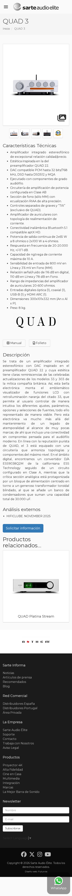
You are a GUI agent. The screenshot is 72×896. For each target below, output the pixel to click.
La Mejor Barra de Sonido (21, 792)
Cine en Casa (12, 774)
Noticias (8, 673)
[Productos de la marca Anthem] (36, 641)
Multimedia (11, 778)
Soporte (9, 734)
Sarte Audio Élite (15, 730)
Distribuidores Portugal (20, 708)
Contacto (9, 739)
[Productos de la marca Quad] (36, 322)
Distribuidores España (19, 703)
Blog (6, 686)
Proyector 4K (12, 765)
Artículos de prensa (17, 677)
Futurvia (42, 871)
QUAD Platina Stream (36, 616)
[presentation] (4, 134)
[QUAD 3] (36, 85)
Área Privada (12, 712)
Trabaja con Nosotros (18, 743)
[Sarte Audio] (36, 7)
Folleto (40, 343)
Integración (11, 783)
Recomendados (14, 682)
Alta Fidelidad (13, 769)
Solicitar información (23, 528)
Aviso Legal (11, 748)
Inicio (6, 28)
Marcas (8, 787)
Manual (16, 343)
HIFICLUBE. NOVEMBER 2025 (28, 516)
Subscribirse (12, 828)
